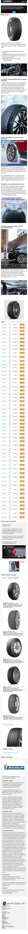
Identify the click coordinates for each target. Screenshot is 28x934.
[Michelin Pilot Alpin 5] (14, 591)
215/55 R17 (4, 397)
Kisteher (10, 578)
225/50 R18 (4, 445)
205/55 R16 (4, 364)
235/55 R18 (4, 493)
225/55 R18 (4, 460)
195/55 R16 (4, 330)
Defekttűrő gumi (5, 918)
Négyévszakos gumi (5, 917)
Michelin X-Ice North (8, 724)
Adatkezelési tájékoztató (6, 908)
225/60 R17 (4, 464)
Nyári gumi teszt (5, 922)
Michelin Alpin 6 (7, 659)
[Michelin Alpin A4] (14, 703)
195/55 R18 (4, 338)
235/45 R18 (4, 477)
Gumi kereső (4, 911)
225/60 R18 (4, 469)
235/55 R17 (4, 489)
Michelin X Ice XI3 (7, 748)
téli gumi (8, 526)
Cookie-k (3, 909)
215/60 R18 (4, 416)
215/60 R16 (4, 405)
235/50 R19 (4, 485)
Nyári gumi (4, 916)
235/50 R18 (4, 481)
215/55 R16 (4, 390)
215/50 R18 (4, 386)
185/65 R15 (4, 324)
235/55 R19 (4, 497)
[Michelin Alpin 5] (14, 675)
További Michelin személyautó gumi (10, 752)
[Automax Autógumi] (7, 1)
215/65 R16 (4, 420)
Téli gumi (3, 915)
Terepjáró (16, 578)
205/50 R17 (4, 361)
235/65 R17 (4, 505)
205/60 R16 (4, 375)
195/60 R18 (4, 345)
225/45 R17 (4, 430)
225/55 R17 (4, 457)
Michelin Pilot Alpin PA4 (9, 631)
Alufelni (3, 927)
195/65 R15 (4, 349)
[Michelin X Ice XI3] (14, 736)
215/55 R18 (4, 401)
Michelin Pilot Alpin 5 (8, 603)
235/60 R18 (4, 501)
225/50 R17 (4, 437)
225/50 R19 (4, 449)
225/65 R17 (4, 473)
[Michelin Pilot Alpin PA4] (14, 619)
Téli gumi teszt (4, 921)
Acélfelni (3, 928)
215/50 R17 (4, 382)
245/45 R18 (4, 517)
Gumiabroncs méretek (6, 912)
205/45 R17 (4, 357)
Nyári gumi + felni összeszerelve (8, 926)
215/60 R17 (4, 413)
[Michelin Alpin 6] (14, 647)
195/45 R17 (4, 327)
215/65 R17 (4, 423)
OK (14, 12)
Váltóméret (4, 913)
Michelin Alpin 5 (7, 686)
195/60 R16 (4, 342)
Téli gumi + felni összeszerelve (7, 925)
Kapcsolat (4, 907)
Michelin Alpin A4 (7, 715)
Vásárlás (22, 324)
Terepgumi (4, 919)
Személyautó (4, 578)
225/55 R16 (4, 453)
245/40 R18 (4, 513)
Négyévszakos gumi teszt (6, 923)
